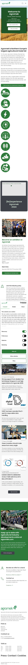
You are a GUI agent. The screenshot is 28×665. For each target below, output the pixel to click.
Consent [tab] (5, 306)
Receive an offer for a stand (13, 574)
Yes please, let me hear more (11, 273)
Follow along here (7, 553)
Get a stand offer (13, 24)
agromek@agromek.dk (9, 638)
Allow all (14, 351)
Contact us (8, 585)
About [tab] (23, 306)
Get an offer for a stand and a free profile (13, 85)
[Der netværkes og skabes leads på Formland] (14, 519)
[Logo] (6, 3)
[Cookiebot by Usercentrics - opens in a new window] (20, 303)
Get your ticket (14, 28)
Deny (14, 360)
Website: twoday (4, 663)
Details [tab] (14, 306)
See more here (14, 492)
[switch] (24, 336)
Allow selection (14, 356)
